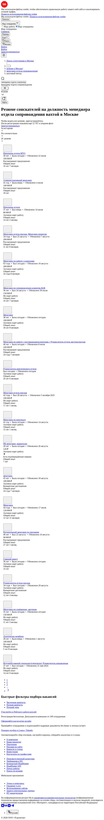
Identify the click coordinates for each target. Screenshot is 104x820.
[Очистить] (5, 88)
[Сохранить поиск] (3, 99)
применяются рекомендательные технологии (55, 798)
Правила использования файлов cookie (48, 16)
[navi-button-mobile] (3, 55)
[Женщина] (7, 148)
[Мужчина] (7, 202)
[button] (4, 47)
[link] (5, 40)
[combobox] (13, 82)
